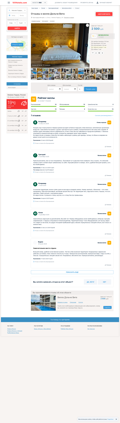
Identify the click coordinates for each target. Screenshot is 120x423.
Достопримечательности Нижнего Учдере (15, 61)
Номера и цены (36, 21)
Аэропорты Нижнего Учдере (16, 73)
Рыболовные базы (13, 333)
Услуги (52, 21)
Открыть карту (17, 44)
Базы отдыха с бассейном (42, 329)
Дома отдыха (11, 329)
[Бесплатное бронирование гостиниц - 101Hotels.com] (20, 2)
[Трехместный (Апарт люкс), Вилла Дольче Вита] (45, 77)
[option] (60, 45)
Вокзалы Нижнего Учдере (15, 70)
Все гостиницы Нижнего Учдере (17, 77)
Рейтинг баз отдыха (67, 329)
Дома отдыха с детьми (14, 331)
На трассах (91, 329)
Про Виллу (45, 21)
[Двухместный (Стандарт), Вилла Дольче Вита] (87, 71)
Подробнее (107, 307)
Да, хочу (90, 282)
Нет (104, 282)
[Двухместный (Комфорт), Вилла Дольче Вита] (104, 71)
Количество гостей (13, 19)
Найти (17, 28)
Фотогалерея (12, 87)
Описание (73, 302)
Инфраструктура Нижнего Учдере (15, 66)
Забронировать (104, 14)
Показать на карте (69, 17)
